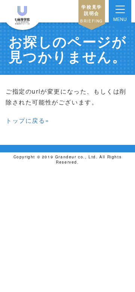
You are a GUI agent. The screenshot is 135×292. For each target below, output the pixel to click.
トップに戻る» (27, 120)
